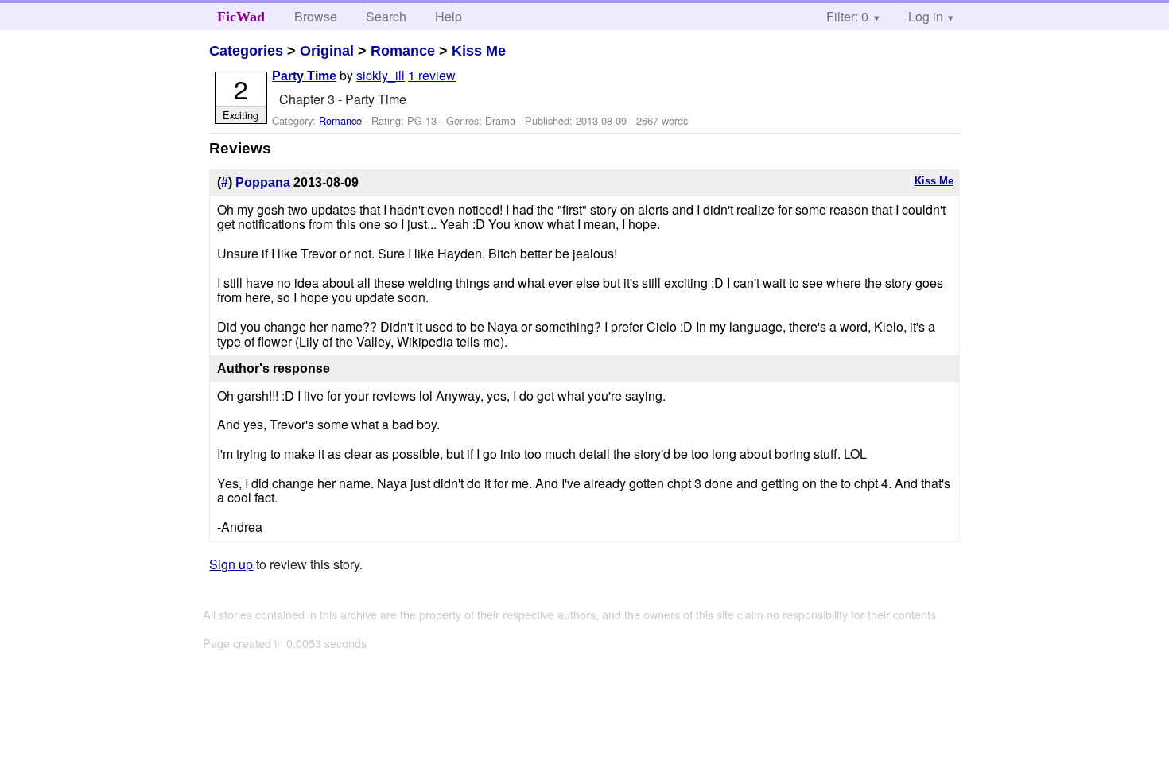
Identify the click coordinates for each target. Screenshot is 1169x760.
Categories (246, 51)
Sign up (231, 564)
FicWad (241, 17)
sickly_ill (380, 75)
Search (386, 16)
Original (327, 51)
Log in (925, 16)
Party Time (304, 76)
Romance (403, 51)
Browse (315, 16)
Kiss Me (479, 51)
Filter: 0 (847, 16)
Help (448, 16)
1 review (432, 75)
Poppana (262, 182)
